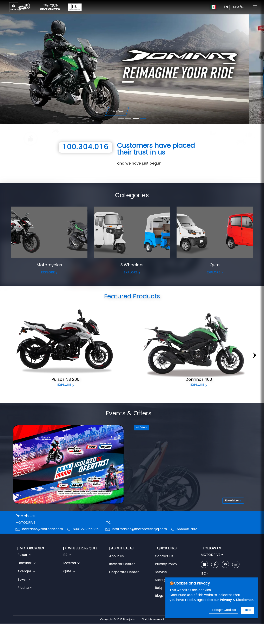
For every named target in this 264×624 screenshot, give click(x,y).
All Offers (141, 428)
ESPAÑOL (238, 7)
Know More (231, 500)
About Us (116, 556)
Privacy (226, 600)
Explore (64, 385)
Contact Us (164, 556)
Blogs (159, 596)
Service (161, 572)
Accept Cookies (223, 610)
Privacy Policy (166, 564)
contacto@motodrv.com (42, 529)
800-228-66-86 (86, 529)
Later (247, 610)
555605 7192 (187, 529)
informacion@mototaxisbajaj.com (139, 529)
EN (226, 7)
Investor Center (122, 564)
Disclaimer (244, 600)
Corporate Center (124, 572)
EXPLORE (48, 272)
